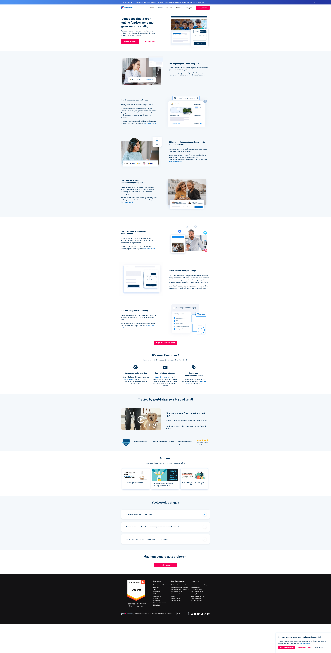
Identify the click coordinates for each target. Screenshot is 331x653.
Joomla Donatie (196, 598)
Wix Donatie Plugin (197, 591)
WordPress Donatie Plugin (199, 585)
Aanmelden (201, 2)
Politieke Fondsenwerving (179, 585)
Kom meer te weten (175, 162)
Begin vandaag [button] (165, 565)
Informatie (157, 581)
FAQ (154, 594)
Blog (154, 589)
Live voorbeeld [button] (150, 41)
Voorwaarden (157, 596)
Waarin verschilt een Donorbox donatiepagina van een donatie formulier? (152, 527)
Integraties (195, 581)
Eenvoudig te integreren (162, 377)
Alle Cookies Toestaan (287, 647)
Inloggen (189, 8)
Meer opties (319, 647)
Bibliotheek (156, 605)
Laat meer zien (305, 643)
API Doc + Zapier (196, 600)
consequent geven (130, 379)
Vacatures (156, 591)
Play (141, 419)
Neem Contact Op (159, 585)
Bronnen (169, 8)
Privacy (155, 598)
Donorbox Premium (150, 123)
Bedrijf (178, 8)
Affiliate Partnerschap (160, 603)
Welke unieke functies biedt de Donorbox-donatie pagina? (147, 539)
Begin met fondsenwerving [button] (165, 343)
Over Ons (156, 587)
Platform (151, 8)
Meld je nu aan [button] (203, 8)
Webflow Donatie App (198, 596)
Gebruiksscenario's (178, 581)
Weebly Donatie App (197, 594)
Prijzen (160, 8)
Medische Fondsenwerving (179, 587)
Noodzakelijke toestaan (305, 647)
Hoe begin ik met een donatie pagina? (139, 514)
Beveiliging (156, 600)
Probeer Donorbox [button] (130, 41)
